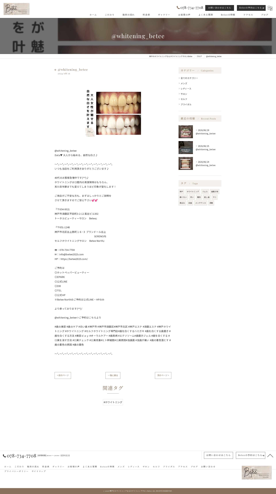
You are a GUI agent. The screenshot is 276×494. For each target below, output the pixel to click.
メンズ (184, 83)
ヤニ (214, 197)
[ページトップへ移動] (270, 455)
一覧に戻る (113, 375)
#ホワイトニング (113, 402)
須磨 (211, 203)
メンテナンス (200, 203)
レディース (186, 88)
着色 (199, 197)
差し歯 (206, 197)
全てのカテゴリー (189, 77)
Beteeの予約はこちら (250, 7)
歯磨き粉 (214, 191)
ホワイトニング (193, 191)
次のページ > (163, 375)
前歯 (190, 203)
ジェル (205, 191)
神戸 (181, 191)
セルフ (184, 98)
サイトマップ (39, 471)
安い (192, 197)
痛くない (183, 197)
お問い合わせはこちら (219, 7)
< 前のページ (63, 375)
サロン (184, 93)
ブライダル (186, 104)
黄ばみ (182, 203)
